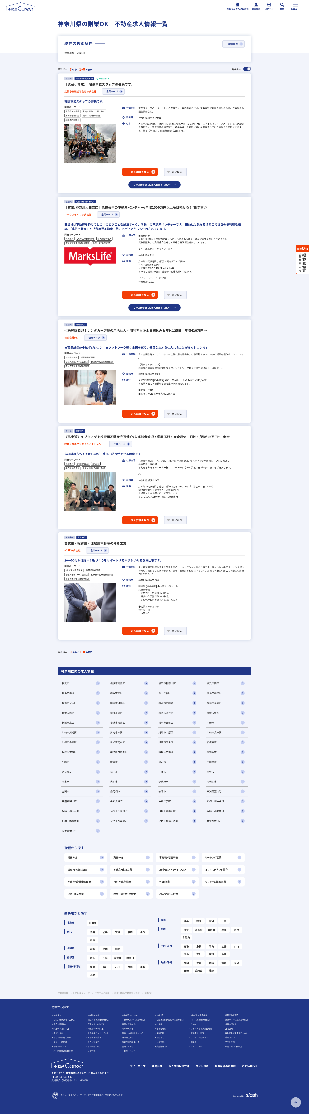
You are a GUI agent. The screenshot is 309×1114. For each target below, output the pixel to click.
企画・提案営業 (76, 893)
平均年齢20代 (94, 1046)
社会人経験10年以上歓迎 (94, 111)
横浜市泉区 (68, 722)
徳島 (186, 954)
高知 (223, 954)
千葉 (105, 958)
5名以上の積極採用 (85, 238)
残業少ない (230, 1037)
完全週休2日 (161, 1046)
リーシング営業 (213, 857)
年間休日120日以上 (233, 1046)
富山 (105, 967)
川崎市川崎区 (69, 732)
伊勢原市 (163, 781)
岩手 (105, 932)
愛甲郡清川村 (69, 830)
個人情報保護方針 (179, 1066)
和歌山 (186, 937)
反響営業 (91, 1050)
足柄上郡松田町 (118, 811)
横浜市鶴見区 (117, 683)
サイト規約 (202, 1066)
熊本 (223, 963)
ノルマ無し (161, 1042)
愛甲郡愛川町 (214, 821)
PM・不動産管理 (122, 881)
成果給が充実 (231, 1024)
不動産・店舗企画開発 (79, 881)
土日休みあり (128, 1046)
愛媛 (211, 954)
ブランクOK (230, 1042)
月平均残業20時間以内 (63, 1050)
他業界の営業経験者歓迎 (102, 361)
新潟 (92, 967)
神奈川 (130, 958)
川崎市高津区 (214, 732)
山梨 (142, 967)
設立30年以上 (59, 1033)
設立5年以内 (127, 1028)
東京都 (117, 958)
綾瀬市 (162, 791)
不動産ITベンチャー (130, 1050)
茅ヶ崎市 (66, 771)
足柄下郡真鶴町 (118, 821)
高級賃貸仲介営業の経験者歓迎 (169, 1019)
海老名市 (212, 781)
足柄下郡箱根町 (70, 821)
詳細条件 (233, 44)
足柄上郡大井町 (70, 811)
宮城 (117, 932)
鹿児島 (199, 970)
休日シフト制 (196, 1046)
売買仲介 (118, 857)
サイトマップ (137, 1066)
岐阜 (186, 920)
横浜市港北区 (117, 703)
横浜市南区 (116, 693)
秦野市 (210, 771)
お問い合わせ (250, 1066)
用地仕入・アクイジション (172, 869)
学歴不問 (160, 1033)
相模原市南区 (166, 752)
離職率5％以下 (59, 1046)
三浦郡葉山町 (214, 791)
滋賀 (186, 929)
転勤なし (160, 1037)
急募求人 (69, 238)
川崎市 (210, 722)
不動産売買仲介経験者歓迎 (77, 243)
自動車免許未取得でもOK (236, 1033)
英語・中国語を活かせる (132, 1033)
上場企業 (229, 1028)
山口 (236, 946)
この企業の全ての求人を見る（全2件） (153, 307)
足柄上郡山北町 (167, 811)
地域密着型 (161, 1028)
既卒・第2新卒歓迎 (91, 115)
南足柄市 (115, 791)
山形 (142, 932)
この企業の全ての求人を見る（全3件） (153, 184)
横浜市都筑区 (166, 722)
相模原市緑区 (69, 752)
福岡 (186, 963)
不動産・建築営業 (122, 869)
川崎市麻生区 (166, 742)
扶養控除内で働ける (130, 1042)
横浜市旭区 (68, 712)
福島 (92, 939)
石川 (117, 967)
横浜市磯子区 (214, 693)
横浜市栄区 (213, 712)
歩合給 (159, 1024)
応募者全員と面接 (129, 1015)
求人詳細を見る (140, 172)
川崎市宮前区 (117, 742)
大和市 (114, 781)
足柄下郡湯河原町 (168, 821)
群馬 (117, 948)
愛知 (211, 920)
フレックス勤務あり (199, 1037)
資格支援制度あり (95, 1037)
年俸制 (194, 1024)
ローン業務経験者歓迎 (200, 1019)
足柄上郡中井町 (215, 801)
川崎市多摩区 (69, 742)
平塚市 (65, 762)
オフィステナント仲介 (216, 869)
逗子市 (114, 771)
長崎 (211, 963)
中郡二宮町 (165, 801)
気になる (177, 172)
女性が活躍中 (93, 1042)
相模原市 (212, 742)
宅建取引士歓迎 (197, 1033)
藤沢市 (162, 762)
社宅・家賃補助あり (62, 1037)
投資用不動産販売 (77, 869)
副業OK (194, 1042)
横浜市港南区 (214, 703)
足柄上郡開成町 (215, 811)
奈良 (236, 929)
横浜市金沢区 (69, 703)
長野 (92, 974)
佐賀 (198, 963)
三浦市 (162, 771)
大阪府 (211, 929)
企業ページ (112, 91)
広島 (223, 946)
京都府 (199, 929)
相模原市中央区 (118, 752)
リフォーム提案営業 (215, 881)
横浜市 (65, 683)
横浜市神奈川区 (167, 683)
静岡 (198, 920)
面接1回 (95, 464)
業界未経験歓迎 (72, 115)
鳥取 (186, 946)
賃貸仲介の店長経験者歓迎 (236, 1019)
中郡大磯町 (116, 801)
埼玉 (92, 958)
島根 (198, 946)
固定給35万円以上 (95, 1028)
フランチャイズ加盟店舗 (201, 1028)
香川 (198, 954)
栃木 (105, 948)
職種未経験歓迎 (72, 120)
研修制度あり (128, 1037)
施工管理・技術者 (168, 893)
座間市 (65, 791)
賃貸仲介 (72, 857)
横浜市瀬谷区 (166, 712)
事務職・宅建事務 (168, 857)
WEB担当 (164, 881)
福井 (130, 967)
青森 (92, 932)
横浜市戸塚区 (166, 703)
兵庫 (223, 929)
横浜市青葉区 (117, 722)
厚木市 (65, 781)
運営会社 (157, 1066)
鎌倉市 (114, 762)
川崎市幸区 (116, 732)
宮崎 (186, 970)
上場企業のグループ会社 (98, 1033)
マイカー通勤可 (60, 1042)
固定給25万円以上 (61, 1028)
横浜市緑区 (116, 712)
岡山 (211, 946)
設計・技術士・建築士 (124, 893)
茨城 (92, 948)
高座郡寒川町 (69, 801)
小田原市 (212, 762)
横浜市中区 (68, 693)
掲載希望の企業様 (225, 1066)
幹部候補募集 (71, 357)
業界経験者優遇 (72, 111)
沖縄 (211, 970)
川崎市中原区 (166, 732)
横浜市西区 (213, 683)
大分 (236, 963)
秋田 (130, 932)
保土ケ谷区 (165, 693)
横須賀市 (212, 752)
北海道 (92, 923)
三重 (223, 920)
